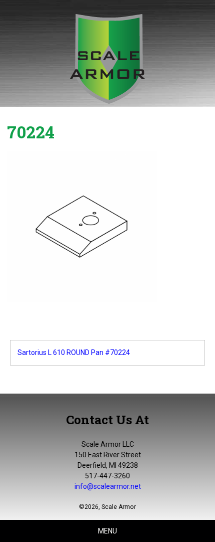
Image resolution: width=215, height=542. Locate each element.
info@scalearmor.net (107, 486)
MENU (107, 531)
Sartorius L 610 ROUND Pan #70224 (74, 352)
